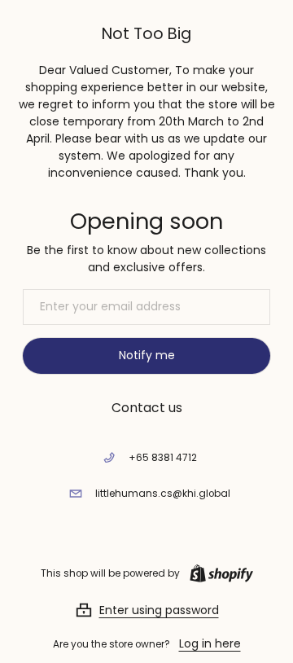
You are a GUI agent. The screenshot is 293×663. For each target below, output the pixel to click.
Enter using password (159, 610)
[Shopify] (218, 573)
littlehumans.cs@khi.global (162, 493)
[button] (147, 610)
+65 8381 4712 (163, 457)
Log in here (210, 643)
